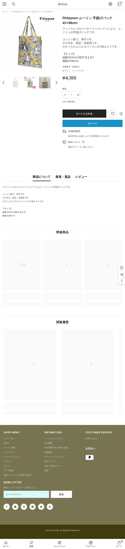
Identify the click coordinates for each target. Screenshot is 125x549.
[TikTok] (32, 507)
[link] (21, 298)
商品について (42, 177)
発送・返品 (63, 177)
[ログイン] (110, 4)
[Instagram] (15, 507)
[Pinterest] (24, 507)
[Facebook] (7, 507)
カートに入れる (84, 113)
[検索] (14, 4)
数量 (64, 88)
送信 (61, 494)
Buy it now (92, 123)
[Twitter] (50, 507)
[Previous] (3, 82)
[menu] (4, 4)
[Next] (56, 82)
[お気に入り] (113, 114)
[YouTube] (41, 507)
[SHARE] (120, 114)
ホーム (5, 11)
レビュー (81, 177)
